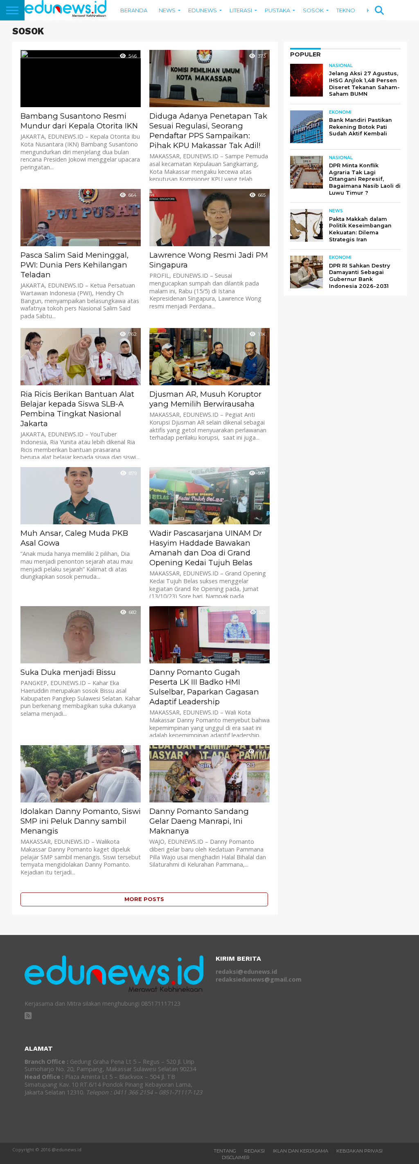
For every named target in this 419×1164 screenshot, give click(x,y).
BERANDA (133, 10)
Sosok (313, 10)
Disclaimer (236, 1157)
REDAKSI (254, 1151)
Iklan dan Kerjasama (300, 1151)
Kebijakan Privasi (359, 1151)
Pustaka (277, 10)
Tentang (225, 1151)
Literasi (241, 10)
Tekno (345, 10)
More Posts (144, 899)
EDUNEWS (202, 10)
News (167, 10)
